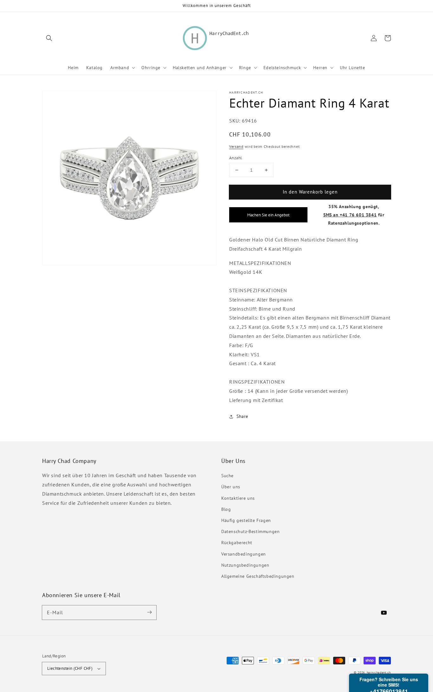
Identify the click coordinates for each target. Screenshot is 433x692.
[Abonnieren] (149, 612)
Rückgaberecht (236, 542)
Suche (227, 475)
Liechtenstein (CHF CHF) (70, 668)
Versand (236, 146)
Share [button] (242, 416)
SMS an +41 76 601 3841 (350, 215)
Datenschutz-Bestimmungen (250, 531)
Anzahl (235, 158)
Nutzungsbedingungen (245, 565)
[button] (49, 38)
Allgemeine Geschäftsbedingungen (257, 576)
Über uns (230, 487)
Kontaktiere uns (238, 498)
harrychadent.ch (379, 672)
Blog (226, 509)
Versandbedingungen (243, 554)
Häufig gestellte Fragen (246, 520)
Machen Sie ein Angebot (268, 215)
